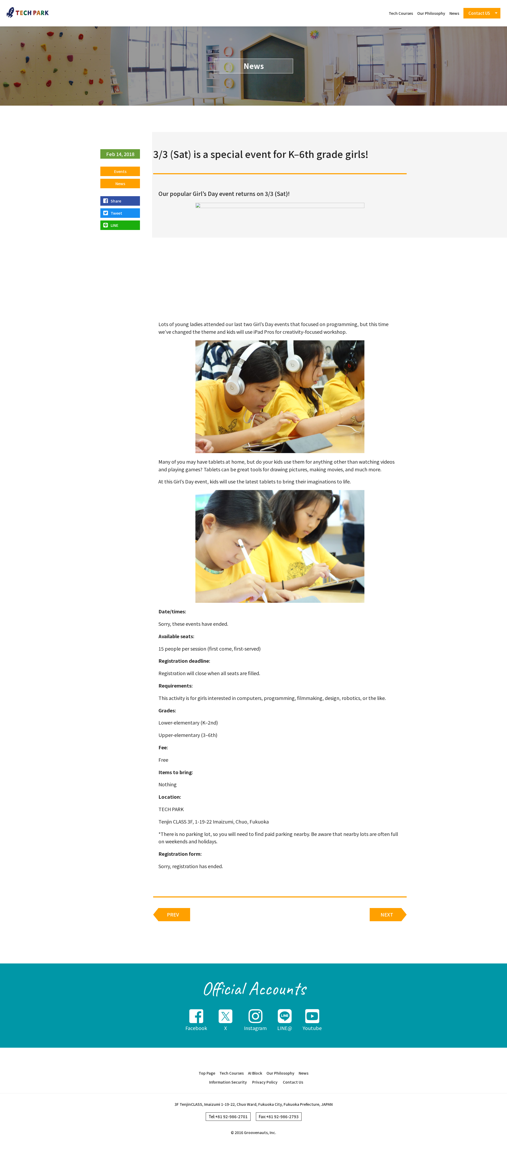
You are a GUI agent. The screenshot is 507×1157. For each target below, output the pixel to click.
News (454, 13)
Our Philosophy (431, 13)
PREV (173, 914)
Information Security (228, 1082)
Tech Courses (401, 13)
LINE (114, 225)
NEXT (387, 914)
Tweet (116, 213)
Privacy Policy (265, 1082)
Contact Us (293, 1082)
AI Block (255, 1073)
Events (120, 171)
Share (116, 201)
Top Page (207, 1073)
